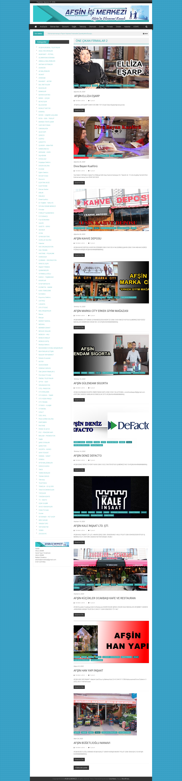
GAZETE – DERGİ (44, 226)
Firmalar (110, 27)
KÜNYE (136, 27)
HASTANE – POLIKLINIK (46, 253)
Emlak (101, 27)
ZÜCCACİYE (43, 534)
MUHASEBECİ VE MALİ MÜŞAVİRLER (51, 348)
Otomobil (92, 27)
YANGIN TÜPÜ (43, 523)
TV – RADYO (43, 500)
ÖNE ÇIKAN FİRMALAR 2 (114, 85)
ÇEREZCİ (42, 135)
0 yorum (92, 100)
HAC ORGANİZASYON (46, 247)
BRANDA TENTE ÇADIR (46, 122)
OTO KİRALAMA (44, 392)
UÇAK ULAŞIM (43, 503)
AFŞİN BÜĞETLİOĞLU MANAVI (92, 742)
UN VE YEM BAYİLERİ (46, 507)
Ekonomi (65, 27)
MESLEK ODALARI (44, 331)
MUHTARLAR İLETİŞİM (46, 351)
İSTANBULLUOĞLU (45, 274)
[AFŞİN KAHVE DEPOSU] (111, 210)
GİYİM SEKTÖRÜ (85, 85)
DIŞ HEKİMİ (42, 155)
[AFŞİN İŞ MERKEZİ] (35, 26)
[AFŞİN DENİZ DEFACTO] (111, 427)
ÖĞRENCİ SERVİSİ (45, 368)
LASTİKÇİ (42, 301)
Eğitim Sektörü (43, 172)
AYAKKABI (42, 78)
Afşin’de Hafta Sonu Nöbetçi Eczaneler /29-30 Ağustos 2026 (68, 33)
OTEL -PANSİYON (44, 388)
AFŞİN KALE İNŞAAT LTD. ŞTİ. (91, 525)
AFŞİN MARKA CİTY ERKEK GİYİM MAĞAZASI (101, 310)
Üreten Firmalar (109, 515)
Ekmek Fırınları (43, 176)
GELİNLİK (42, 230)
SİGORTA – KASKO (138, 373)
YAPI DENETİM (43, 527)
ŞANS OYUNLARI (44, 442)
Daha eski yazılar (81, 768)
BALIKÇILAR (42, 88)
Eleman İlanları (43, 189)
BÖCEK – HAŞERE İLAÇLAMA (48, 115)
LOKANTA (106, 584)
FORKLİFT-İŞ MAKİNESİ (46, 213)
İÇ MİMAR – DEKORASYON (119, 512)
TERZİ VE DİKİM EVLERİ (46, 490)
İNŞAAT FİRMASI (134, 512)
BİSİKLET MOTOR (44, 108)
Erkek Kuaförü (43, 199)
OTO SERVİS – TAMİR (46, 395)
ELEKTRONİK (43, 186)
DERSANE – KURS (45, 152)
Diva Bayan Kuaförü (86, 166)
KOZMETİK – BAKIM (45, 287)
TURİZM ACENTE (44, 496)
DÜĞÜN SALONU (44, 166)
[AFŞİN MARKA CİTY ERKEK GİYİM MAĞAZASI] (111, 282)
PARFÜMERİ (43, 422)
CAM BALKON (43, 128)
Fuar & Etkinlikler (44, 220)
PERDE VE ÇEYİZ (44, 429)
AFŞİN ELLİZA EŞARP (87, 96)
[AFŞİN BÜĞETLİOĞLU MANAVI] (105, 714)
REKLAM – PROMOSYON (47, 436)
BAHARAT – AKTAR (45, 81)
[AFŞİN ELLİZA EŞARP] (111, 67)
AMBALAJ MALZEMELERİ (47, 61)
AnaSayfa (43, 27)
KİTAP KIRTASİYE (44, 284)
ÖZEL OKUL (42, 415)
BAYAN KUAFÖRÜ (79, 155)
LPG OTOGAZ (43, 307)
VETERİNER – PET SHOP (47, 517)
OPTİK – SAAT (43, 382)
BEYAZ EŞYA (43, 101)
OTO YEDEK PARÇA (45, 399)
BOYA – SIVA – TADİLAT (46, 118)
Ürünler (118, 27)
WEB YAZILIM (43, 520)
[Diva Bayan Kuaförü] (111, 137)
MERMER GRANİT (44, 328)
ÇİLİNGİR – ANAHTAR (46, 145)
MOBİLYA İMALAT (44, 338)
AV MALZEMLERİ (44, 71)
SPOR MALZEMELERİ (46, 463)
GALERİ (41, 223)
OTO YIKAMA (43, 402)
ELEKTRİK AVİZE (44, 182)
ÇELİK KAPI (42, 132)
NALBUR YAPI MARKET (46, 355)
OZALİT (41, 412)
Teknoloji (82, 27)
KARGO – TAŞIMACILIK (46, 277)
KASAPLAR (42, 280)
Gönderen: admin (80, 100)
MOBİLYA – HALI (44, 334)
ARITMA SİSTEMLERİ (46, 64)
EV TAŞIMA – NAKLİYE (46, 203)
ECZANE (41, 169)
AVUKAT (41, 74)
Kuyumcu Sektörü (45, 297)
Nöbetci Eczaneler (45, 358)
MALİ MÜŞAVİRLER (45, 311)
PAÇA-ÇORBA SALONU (46, 419)
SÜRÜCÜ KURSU (44, 466)
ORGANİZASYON (44, 385)
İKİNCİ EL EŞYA (44, 263)
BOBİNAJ (42, 112)
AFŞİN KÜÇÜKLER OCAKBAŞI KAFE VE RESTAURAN (105, 598)
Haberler (127, 27)
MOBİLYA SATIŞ (44, 341)
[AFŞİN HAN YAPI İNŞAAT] (111, 642)
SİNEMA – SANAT (44, 456)
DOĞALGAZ (42, 159)
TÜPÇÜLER (42, 493)
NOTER (41, 361)
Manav (91, 732)
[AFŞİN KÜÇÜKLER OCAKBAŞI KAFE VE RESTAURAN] (110, 569)
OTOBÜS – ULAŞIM (45, 405)
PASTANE (42, 426)
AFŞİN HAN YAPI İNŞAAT (88, 670)
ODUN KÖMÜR (43, 365)
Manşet (102, 85)
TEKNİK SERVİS (44, 476)
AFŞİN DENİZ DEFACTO (88, 455)
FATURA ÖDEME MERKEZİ (47, 206)
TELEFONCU (43, 483)
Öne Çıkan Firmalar (129, 85)
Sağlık (74, 27)
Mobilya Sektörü (44, 345)
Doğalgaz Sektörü (44, 162)
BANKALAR (42, 91)
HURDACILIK (43, 257)
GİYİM (76, 85)
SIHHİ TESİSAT (44, 453)
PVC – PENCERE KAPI (46, 432)
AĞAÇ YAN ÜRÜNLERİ (46, 51)
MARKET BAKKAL (44, 321)
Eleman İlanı (54, 27)
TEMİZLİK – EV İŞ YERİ (46, 486)
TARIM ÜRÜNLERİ (44, 473)
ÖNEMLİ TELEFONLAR (46, 378)
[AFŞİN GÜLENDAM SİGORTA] (111, 354)
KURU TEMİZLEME (45, 290)
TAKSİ (41, 469)
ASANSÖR (42, 68)
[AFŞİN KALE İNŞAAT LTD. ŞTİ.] (111, 497)
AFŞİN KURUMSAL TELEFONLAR (49, 47)
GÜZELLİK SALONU (45, 240)
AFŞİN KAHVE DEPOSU (87, 238)
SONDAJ (41, 459)
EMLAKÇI (91, 512)
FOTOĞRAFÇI (43, 216)
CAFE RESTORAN (79, 228)
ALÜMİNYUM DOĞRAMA (47, 58)
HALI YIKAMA (43, 250)
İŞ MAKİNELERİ (44, 270)
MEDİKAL (42, 324)
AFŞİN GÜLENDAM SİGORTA (91, 383)
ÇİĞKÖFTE (90, 584)
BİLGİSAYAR (43, 105)
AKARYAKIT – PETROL (46, 54)
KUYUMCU (42, 294)
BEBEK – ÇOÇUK (79, 442)
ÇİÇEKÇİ (41, 139)
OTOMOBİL (42, 409)
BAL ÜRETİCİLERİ (44, 85)
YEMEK (133, 228)
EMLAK (84, 512)
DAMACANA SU (44, 149)
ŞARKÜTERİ (42, 446)
